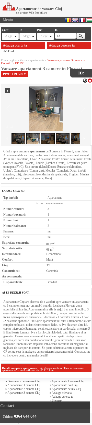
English (75, 20)
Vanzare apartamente (32, 60)
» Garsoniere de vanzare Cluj (22, 381)
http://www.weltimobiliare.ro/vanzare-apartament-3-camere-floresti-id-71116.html (43, 369)
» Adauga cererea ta (61, 396)
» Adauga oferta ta (61, 393)
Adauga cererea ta (62, 45)
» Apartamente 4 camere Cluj (67, 381)
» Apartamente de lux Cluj (65, 389)
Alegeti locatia (26, 36)
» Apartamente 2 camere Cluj (22, 389)
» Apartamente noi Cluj (63, 385)
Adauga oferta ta (15, 45)
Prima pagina (9, 60)
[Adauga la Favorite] (90, 80)
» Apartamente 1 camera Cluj (22, 385)
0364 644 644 (25, 416)
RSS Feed (8, 50)
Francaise (82, 20)
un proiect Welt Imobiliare (31, 12)
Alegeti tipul (8, 36)
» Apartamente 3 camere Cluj (22, 393)
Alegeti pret (44, 36)
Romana (68, 20)
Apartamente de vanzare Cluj (39, 9)
